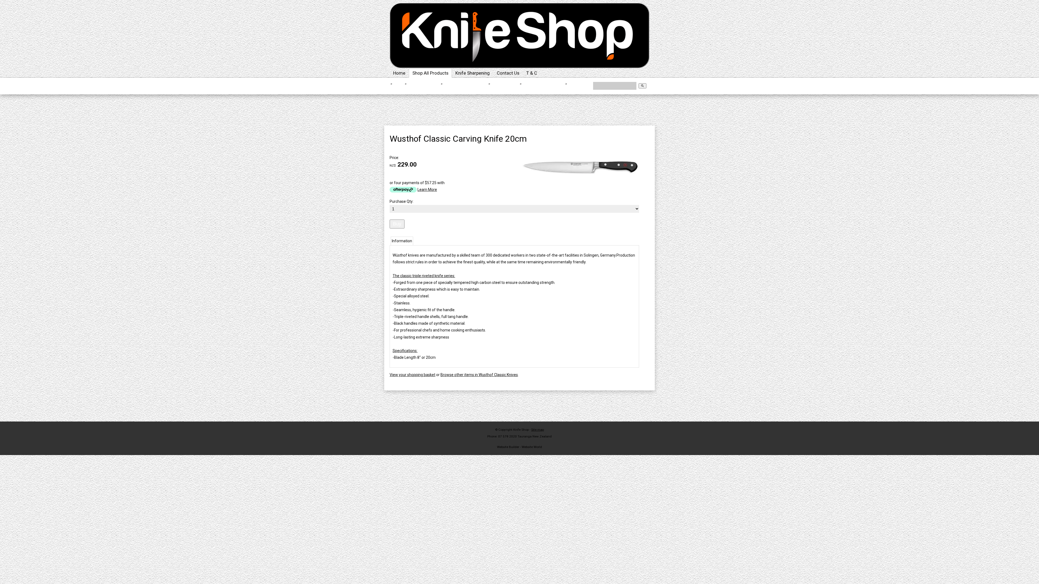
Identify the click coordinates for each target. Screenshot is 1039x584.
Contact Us (508, 73)
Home (399, 73)
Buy (397, 224)
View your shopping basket (412, 375)
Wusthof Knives (505, 84)
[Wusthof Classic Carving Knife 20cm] (579, 187)
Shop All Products (430, 73)
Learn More (427, 189)
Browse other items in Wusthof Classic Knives (479, 375)
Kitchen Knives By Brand (465, 84)
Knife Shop (521, 430)
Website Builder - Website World (519, 447)
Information (402, 241)
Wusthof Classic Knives (543, 84)
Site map (537, 430)
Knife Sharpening (472, 73)
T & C (531, 73)
